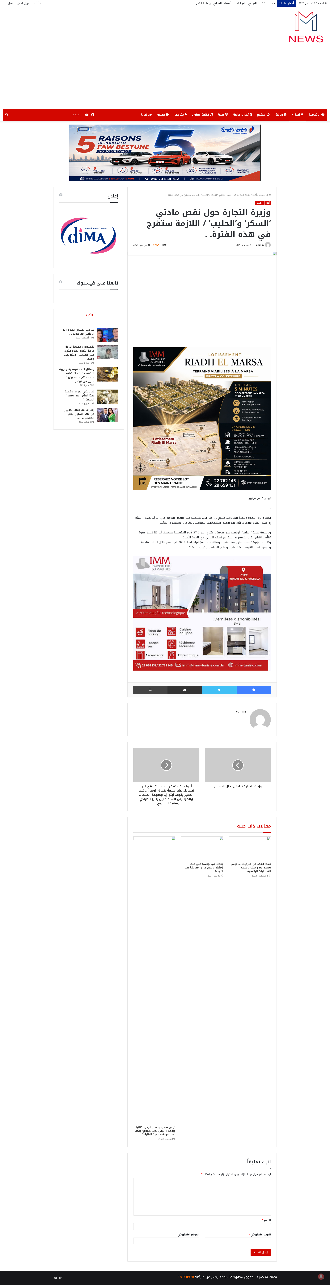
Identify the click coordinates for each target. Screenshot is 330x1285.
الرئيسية (315, 114)
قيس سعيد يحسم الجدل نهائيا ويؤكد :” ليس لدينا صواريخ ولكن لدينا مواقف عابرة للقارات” (155, 1131)
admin (260, 245)
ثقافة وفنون (201, 114)
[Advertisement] (165, 80)
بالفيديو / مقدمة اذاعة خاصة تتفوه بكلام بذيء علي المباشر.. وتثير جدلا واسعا (78, 352)
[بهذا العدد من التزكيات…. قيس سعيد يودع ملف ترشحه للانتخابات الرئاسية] (250, 848)
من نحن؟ (146, 114)
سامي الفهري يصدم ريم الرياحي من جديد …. (78, 331)
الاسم (266, 1220)
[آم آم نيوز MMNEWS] (305, 28)
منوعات (180, 114)
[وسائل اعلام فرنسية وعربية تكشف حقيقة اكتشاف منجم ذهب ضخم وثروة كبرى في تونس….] (107, 374)
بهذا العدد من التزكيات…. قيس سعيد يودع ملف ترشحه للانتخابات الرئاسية (251, 867)
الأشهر (88, 315)
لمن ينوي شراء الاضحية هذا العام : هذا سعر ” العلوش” (79, 395)
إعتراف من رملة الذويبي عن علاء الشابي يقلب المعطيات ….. (79, 414)
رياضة (279, 114)
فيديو (161, 114)
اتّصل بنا (9, 3)
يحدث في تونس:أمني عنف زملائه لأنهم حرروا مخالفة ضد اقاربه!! (204, 867)
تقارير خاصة (241, 114)
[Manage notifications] (321, 1277)
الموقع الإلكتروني (188, 1234)
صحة (221, 114)
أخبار (297, 114)
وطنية (259, 203)
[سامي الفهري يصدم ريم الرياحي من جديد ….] (107, 335)
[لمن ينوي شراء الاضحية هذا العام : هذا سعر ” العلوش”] (107, 397)
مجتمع (261, 114)
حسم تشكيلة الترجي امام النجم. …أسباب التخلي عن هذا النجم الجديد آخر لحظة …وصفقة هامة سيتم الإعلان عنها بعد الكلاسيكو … (191, 3)
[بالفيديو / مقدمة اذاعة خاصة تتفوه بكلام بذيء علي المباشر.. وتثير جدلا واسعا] (107, 352)
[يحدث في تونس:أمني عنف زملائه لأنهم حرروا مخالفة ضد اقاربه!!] (202, 848)
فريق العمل (23, 3)
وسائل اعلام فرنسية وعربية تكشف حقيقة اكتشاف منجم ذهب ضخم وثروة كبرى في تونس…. (76, 375)
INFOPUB (186, 1277)
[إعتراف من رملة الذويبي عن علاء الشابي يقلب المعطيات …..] (107, 415)
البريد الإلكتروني (259, 1234)
